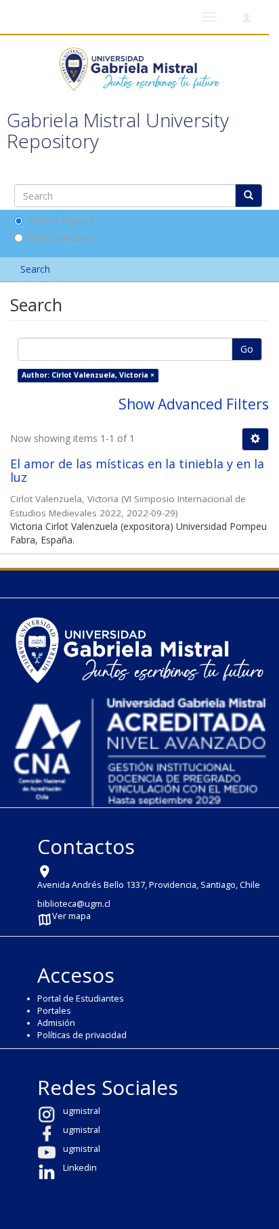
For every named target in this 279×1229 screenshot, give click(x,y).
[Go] (248, 195)
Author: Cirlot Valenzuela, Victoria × (88, 375)
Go (246, 348)
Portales (54, 1010)
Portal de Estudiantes (80, 998)
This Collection (60, 237)
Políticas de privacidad (82, 1035)
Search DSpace (61, 220)
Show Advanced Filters (194, 404)
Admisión (56, 1023)
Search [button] (36, 269)
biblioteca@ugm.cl (73, 904)
